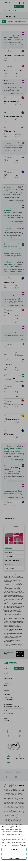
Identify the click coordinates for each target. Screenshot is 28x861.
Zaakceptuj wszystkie (14, 858)
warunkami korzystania (18, 844)
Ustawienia (14, 849)
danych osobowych (21, 845)
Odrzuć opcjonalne (14, 854)
